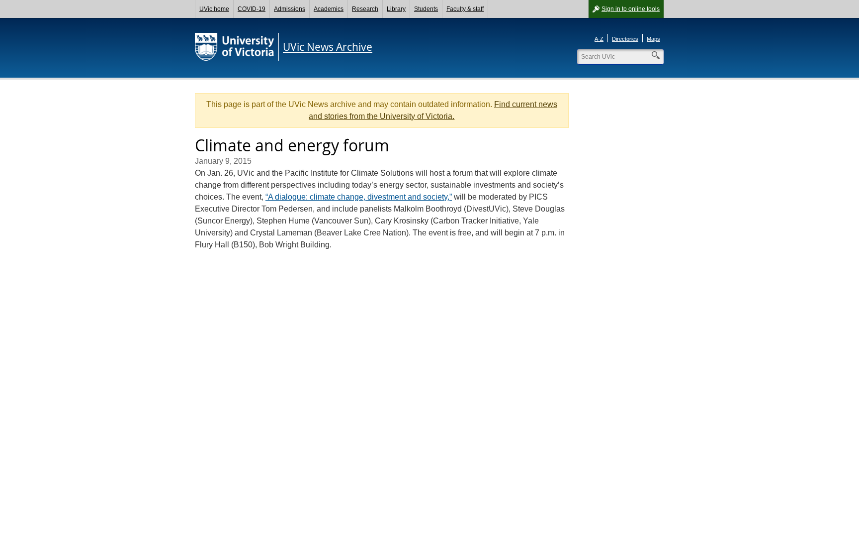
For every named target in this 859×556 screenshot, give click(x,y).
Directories (625, 39)
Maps (653, 39)
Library (396, 8)
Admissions (289, 8)
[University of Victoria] (234, 47)
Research (365, 8)
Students (426, 8)
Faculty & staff (465, 8)
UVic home (214, 8)
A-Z (599, 39)
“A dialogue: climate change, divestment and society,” (358, 197)
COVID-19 (251, 8)
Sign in (630, 8)
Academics (329, 8)
